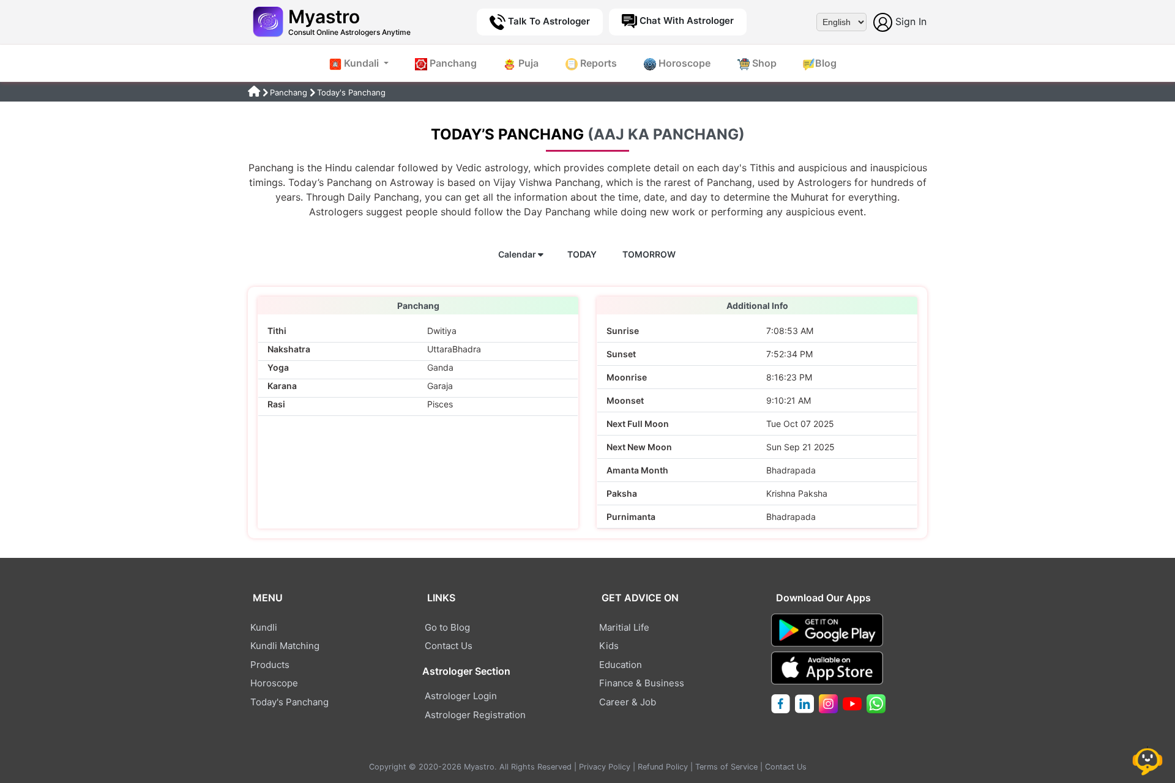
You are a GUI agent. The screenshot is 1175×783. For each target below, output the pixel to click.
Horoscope (683, 63)
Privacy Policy (604, 766)
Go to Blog (447, 627)
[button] (1150, 759)
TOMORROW (649, 254)
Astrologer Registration (475, 715)
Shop (763, 63)
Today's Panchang (289, 702)
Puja (527, 63)
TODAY (583, 254)
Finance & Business (641, 683)
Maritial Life (624, 627)
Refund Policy (663, 766)
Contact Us (448, 645)
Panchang (452, 63)
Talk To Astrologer (547, 21)
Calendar (518, 254)
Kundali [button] (361, 63)
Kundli (263, 627)
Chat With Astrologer (685, 20)
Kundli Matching (284, 645)
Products (269, 664)
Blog (826, 63)
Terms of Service (726, 766)
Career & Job (627, 702)
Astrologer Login (461, 696)
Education (620, 664)
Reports (597, 63)
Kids (609, 645)
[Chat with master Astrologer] (1150, 759)
